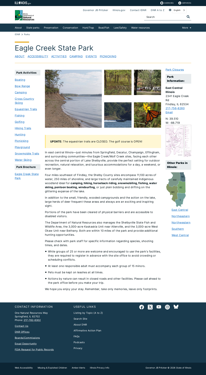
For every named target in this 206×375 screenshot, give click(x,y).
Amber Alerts (78, 367)
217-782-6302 (32, 320)
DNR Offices (22, 331)
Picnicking (108, 56)
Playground (22, 147)
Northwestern (181, 222)
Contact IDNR (138, 10)
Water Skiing (23, 159)
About (18, 27)
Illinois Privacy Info (99, 367)
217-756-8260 (175, 108)
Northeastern (181, 216)
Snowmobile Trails (27, 153)
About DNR (80, 324)
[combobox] (179, 10)
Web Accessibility (24, 367)
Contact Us (21, 325)
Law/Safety (120, 27)
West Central (180, 235)
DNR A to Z (157, 10)
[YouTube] (158, 308)
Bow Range (22, 86)
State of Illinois (183, 367)
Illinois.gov (119, 10)
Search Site (80, 318)
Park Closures (175, 69)
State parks (32, 27)
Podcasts (79, 342)
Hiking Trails (23, 128)
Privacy (78, 348)
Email (169, 112)
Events (91, 56)
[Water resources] (152, 27)
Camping (76, 56)
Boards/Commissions (27, 337)
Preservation (51, 27)
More (185, 27)
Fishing (19, 115)
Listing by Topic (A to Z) (88, 312)
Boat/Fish (103, 27)
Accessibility (38, 56)
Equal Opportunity (26, 343)
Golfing (19, 121)
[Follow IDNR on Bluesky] (176, 308)
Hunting (20, 134)
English (177, 10)
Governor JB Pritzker (95, 10)
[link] (141, 308)
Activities (59, 56)
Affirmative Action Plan (87, 330)
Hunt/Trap (88, 27)
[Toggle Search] (188, 16)
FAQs (77, 336)
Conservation (70, 27)
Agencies (169, 3)
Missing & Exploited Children (52, 367)
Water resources (140, 27)
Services (186, 3)
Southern (178, 228)
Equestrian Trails (26, 109)
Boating (20, 79)
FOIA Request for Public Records (34, 349)
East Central (180, 209)
